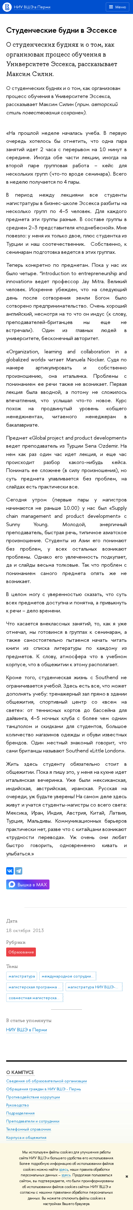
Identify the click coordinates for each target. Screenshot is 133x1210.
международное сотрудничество (69, 976)
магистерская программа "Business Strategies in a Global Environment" (36, 987)
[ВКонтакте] (10, 871)
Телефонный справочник (28, 1129)
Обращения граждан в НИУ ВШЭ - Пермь (43, 1089)
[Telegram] (18, 871)
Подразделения (20, 1113)
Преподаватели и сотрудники (32, 1121)
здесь (63, 1169)
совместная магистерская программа (36, 997)
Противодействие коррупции (33, 1097)
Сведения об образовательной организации (46, 1081)
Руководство (17, 1105)
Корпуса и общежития (26, 1137)
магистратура (22, 976)
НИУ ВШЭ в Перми (32, 7)
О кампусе (20, 1072)
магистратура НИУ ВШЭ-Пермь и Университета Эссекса (95, 987)
